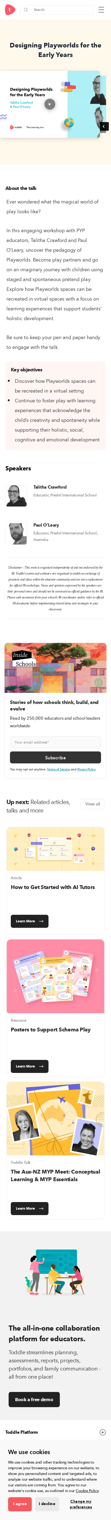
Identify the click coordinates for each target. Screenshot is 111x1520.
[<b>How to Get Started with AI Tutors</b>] (55, 849)
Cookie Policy (87, 1491)
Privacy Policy (86, 769)
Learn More (25, 921)
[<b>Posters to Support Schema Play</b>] (55, 976)
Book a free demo (34, 1400)
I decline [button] (47, 1504)
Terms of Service (58, 769)
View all (92, 804)
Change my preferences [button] (81, 1504)
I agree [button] (20, 1504)
